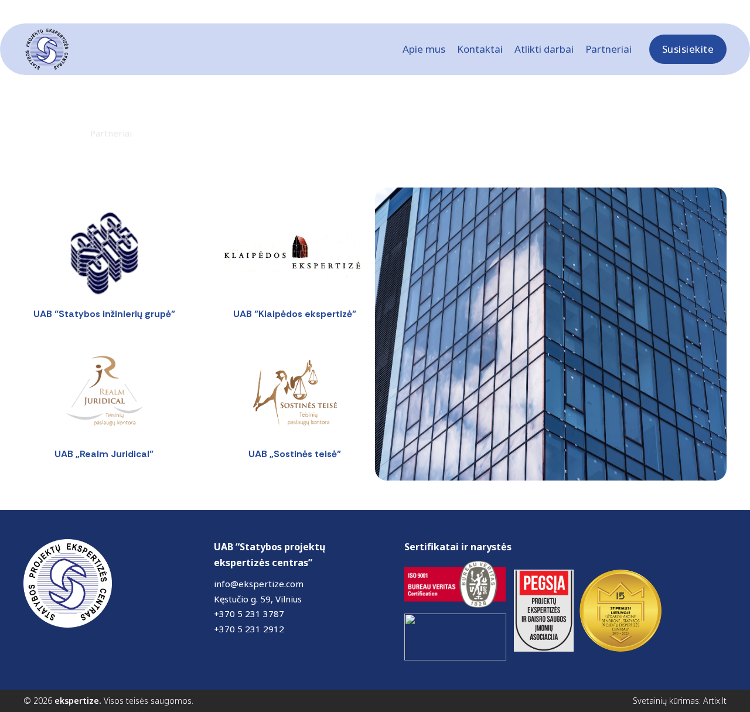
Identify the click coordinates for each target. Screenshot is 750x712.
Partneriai (608, 49)
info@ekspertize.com (259, 584)
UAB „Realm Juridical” (104, 454)
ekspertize (76, 700)
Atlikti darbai (544, 49)
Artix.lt (715, 700)
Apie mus (424, 49)
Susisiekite (688, 49)
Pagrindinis (46, 133)
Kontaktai (480, 49)
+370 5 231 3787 (249, 613)
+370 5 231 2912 (249, 629)
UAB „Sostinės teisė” (294, 454)
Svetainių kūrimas (666, 700)
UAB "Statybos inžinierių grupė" (104, 314)
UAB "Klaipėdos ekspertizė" (294, 314)
